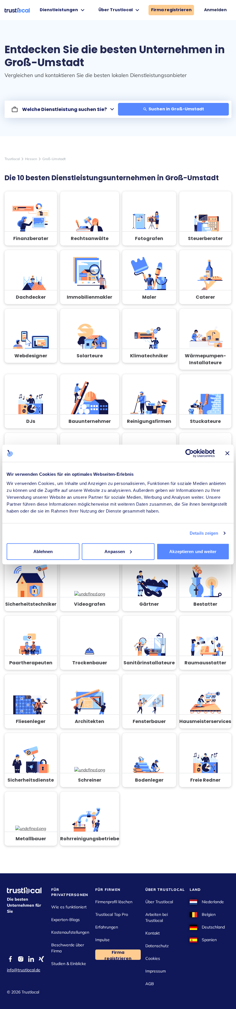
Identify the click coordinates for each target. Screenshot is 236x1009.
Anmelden (215, 10)
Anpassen (114, 551)
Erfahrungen (106, 927)
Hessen (31, 159)
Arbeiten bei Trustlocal (156, 917)
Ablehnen (43, 551)
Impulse (102, 939)
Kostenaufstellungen (70, 932)
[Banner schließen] (227, 453)
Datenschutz (157, 945)
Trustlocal (12, 159)
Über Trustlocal (159, 901)
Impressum (155, 971)
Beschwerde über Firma (67, 948)
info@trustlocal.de (23, 969)
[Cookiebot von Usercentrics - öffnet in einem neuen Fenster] (189, 453)
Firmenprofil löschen (113, 901)
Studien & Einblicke (68, 963)
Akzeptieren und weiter (192, 551)
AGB (149, 983)
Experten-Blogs (65, 919)
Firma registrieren (171, 10)
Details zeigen (204, 533)
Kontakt (152, 933)
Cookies (152, 958)
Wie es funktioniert (69, 907)
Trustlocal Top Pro (111, 914)
